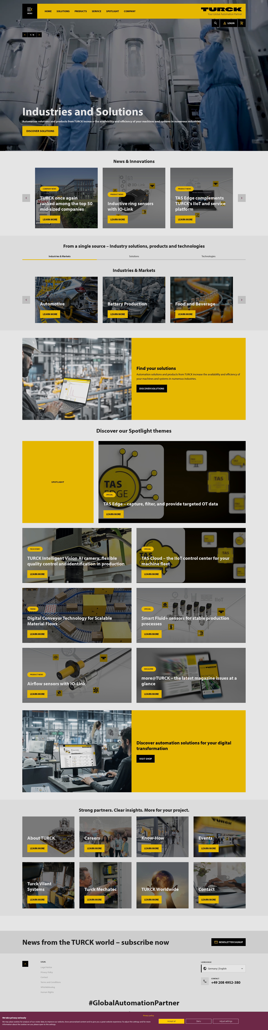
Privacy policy (148, 1015)
